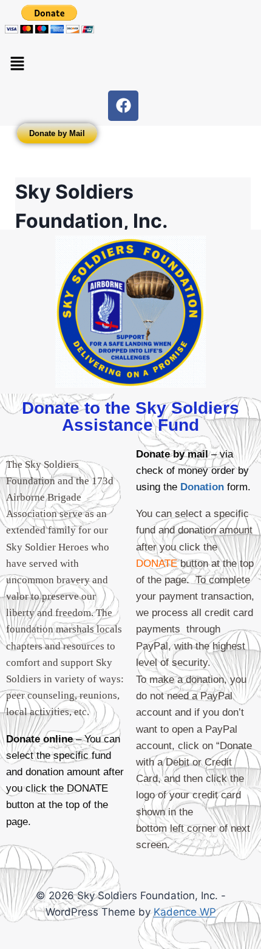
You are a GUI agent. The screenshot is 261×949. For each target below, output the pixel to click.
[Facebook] (123, 106)
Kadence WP (185, 912)
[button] (17, 64)
